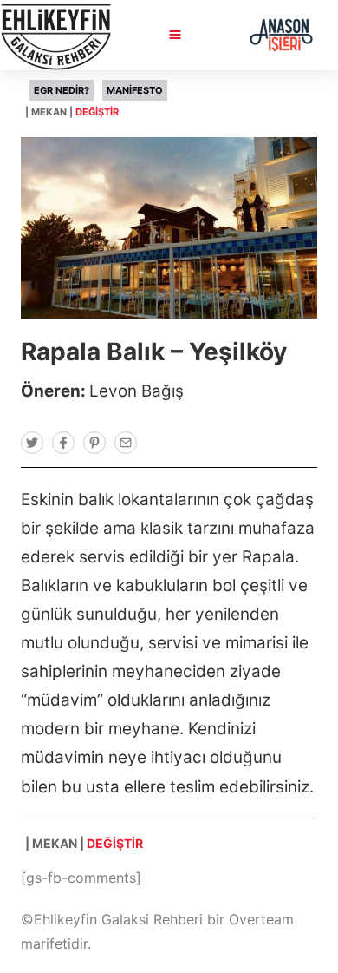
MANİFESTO (135, 90)
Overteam (261, 919)
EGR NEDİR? (61, 90)
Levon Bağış (136, 391)
